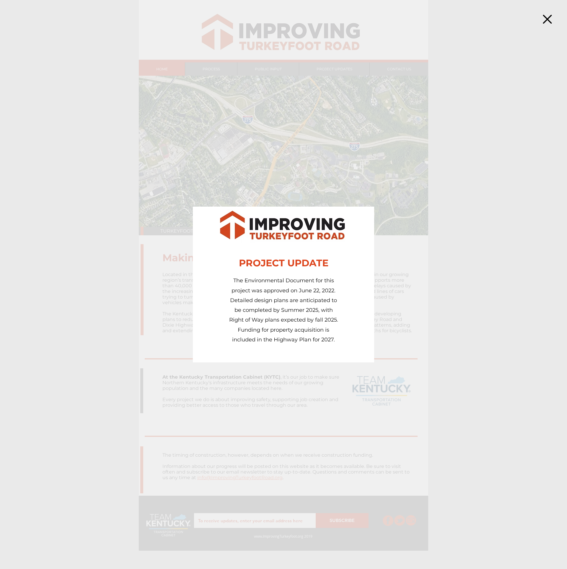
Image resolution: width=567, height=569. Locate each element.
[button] (547, 19)
